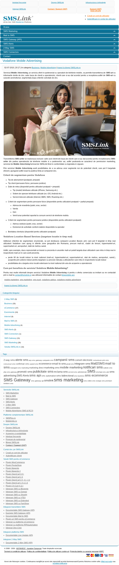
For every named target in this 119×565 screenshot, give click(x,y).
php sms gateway (10, 372)
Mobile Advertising (48, 68)
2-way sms (9, 360)
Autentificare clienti (14, 456)
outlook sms (107, 368)
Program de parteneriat (15, 439)
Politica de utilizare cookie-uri (58, 551)
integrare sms (82, 363)
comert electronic (84, 360)
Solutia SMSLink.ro (12, 347)
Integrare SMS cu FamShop (17, 503)
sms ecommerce (96, 375)
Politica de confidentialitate (36, 551)
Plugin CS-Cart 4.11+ (15, 486)
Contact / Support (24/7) (57, 9)
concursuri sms (9, 364)
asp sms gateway (35, 360)
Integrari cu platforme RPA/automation (22, 525)
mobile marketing (11, 280)
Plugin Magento (12, 468)
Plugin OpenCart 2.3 (14, 477)
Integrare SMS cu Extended (17, 501)
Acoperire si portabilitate (16, 434)
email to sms (59, 363)
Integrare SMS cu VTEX (16, 498)
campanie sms (47, 360)
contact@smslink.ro (23, 275)
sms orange (96, 381)
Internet (7, 316)
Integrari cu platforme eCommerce (20, 522)
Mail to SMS (9, 321)
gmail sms (70, 364)
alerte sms (21, 359)
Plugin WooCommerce (15, 462)
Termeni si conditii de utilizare (15, 551)
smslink (48, 380)
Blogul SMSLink (12, 442)
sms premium (107, 381)
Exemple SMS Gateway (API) (18, 513)
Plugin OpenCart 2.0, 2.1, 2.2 (18, 480)
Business (36, 68)
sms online (88, 381)
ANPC (101, 551)
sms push (37, 280)
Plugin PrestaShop (14, 465)
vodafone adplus (49, 280)
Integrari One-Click (14, 528)
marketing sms (51, 367)
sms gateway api (37, 381)
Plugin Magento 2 (13, 471)
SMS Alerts (8, 329)
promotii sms (24, 371)
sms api (35, 375)
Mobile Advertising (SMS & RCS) (19, 411)
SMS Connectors (11, 334)
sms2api (99, 372)
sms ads (106, 372)
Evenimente (9, 312)
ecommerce (45, 363)
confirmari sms (22, 364)
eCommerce (9, 308)
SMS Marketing (10, 342)
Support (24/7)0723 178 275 (95, 10)
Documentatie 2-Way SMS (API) (19, 543)
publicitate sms (43, 371)
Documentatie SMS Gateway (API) (20, 510)
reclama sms (61, 371)
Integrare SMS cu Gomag (16, 492)
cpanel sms (34, 364)
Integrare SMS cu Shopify (16, 495)
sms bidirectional (64, 375)
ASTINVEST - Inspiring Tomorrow (28, 548)
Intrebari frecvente (19, 2)
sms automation (49, 376)
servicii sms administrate (77, 372)
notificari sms (93, 367)
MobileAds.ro (11, 421)
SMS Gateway (10, 338)
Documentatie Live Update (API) (19, 535)
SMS (91, 371)
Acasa (6, 27)
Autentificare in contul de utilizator (101, 19)
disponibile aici (68, 275)
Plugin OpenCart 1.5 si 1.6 (17, 483)
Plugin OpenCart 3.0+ (15, 474)
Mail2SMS (98, 363)
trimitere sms (8, 383)
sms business (79, 376)
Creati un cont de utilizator (98, 16)
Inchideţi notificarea (60, 563)
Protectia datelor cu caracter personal (84, 551)
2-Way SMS (9, 299)
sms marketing (26, 280)
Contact (6, 56)
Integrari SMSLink (19, 9)
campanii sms (64, 359)
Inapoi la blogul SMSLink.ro (69, 68)
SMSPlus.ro (11, 418)
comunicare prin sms (101, 360)
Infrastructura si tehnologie (96, 2)
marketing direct (36, 368)
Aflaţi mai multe (106, 561)
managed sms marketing (19, 368)
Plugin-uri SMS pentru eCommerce (20, 519)
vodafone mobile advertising (69, 280)
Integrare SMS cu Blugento (17, 489)
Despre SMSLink (57, 2)
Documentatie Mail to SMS (17, 516)
